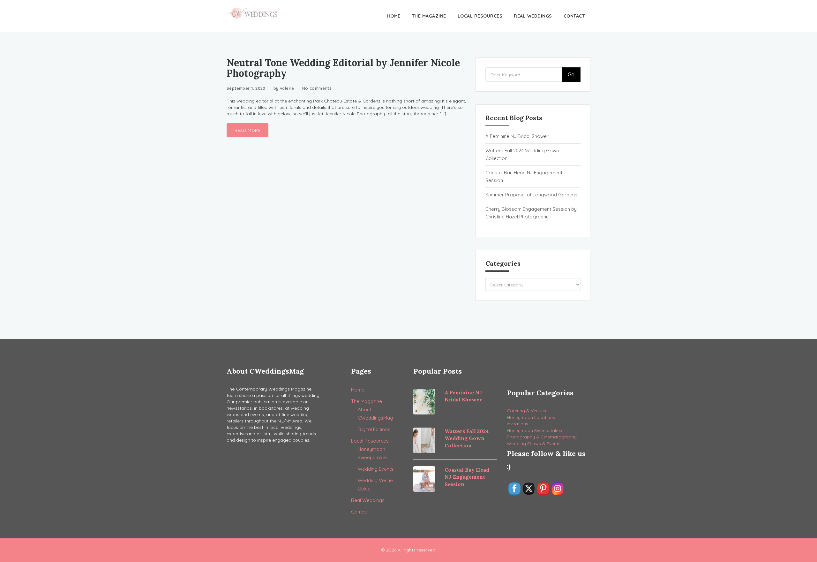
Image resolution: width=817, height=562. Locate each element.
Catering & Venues (526, 411)
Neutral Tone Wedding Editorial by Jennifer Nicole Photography (343, 68)
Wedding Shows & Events (533, 443)
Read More (247, 130)
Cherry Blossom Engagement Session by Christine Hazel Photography (531, 213)
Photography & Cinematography (542, 437)
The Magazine (429, 16)
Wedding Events (376, 469)
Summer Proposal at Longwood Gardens (531, 195)
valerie (287, 88)
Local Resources (480, 16)
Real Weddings (533, 16)
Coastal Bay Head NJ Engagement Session (523, 176)
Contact (574, 16)
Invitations (517, 424)
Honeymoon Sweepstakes (534, 430)
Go (571, 74)
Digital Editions (374, 429)
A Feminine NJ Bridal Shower (517, 136)
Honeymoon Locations (531, 417)
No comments (317, 88)
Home (394, 16)
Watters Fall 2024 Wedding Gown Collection (522, 154)
